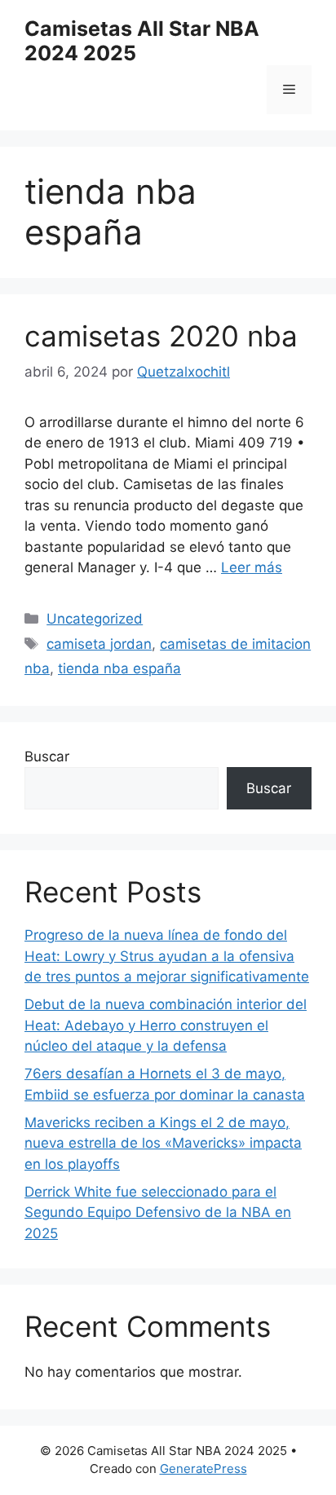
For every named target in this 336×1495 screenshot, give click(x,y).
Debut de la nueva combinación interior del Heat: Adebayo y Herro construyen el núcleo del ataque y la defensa (165, 1025)
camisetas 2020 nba (161, 336)
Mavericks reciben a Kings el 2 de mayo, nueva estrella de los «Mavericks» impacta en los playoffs (163, 1143)
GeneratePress (203, 1468)
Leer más (251, 567)
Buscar (46, 756)
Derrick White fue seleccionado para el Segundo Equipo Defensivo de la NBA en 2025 (157, 1212)
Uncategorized (94, 619)
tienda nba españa (119, 668)
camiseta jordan (99, 644)
